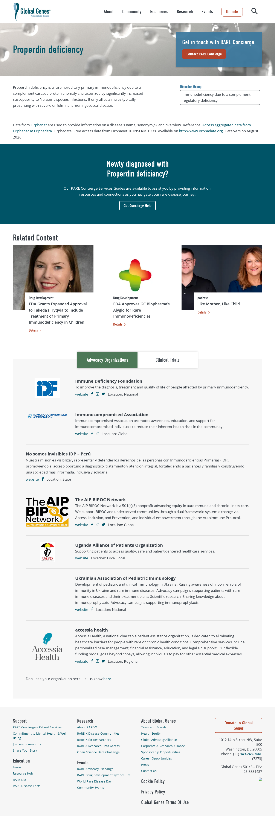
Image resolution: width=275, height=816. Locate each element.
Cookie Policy (153, 781)
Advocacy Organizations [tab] (107, 360)
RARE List (19, 780)
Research (185, 12)
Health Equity (150, 733)
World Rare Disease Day (94, 781)
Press (145, 765)
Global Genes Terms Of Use (165, 802)
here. (107, 678)
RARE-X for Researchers (94, 740)
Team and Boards (154, 727)
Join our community (27, 744)
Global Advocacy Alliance (159, 740)
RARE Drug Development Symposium (103, 775)
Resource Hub (23, 773)
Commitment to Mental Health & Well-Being (40, 735)
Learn (17, 767)
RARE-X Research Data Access (98, 746)
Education (21, 761)
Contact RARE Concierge (204, 53)
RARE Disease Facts (27, 786)
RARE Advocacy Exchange (95, 769)
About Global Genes (158, 721)
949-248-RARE (251, 754)
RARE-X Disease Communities (98, 733)
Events (207, 12)
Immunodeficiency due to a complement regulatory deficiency (216, 97)
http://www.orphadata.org (201, 130)
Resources (159, 12)
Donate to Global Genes (239, 725)
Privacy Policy (153, 792)
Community (132, 12)
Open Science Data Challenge (98, 752)
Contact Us (149, 771)
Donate (232, 12)
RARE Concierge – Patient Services (37, 727)
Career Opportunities (156, 758)
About (109, 12)
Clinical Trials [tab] (168, 360)
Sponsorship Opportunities (160, 752)
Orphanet (39, 124)
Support (20, 721)
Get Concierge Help (137, 205)
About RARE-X (87, 727)
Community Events (90, 788)
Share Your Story (25, 750)
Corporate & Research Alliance (163, 746)
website (81, 394)
